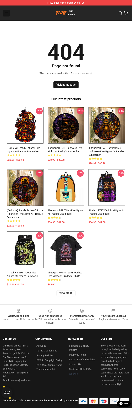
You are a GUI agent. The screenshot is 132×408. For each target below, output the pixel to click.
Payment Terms (77, 354)
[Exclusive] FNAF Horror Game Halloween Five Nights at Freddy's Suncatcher (106, 151)
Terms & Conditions (46, 350)
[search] (120, 13)
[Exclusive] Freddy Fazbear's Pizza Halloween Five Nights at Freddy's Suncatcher (25, 214)
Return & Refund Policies (82, 359)
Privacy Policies (44, 355)
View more (66, 293)
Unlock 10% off (7, 393)
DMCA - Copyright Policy (49, 360)
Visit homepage (66, 84)
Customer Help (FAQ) (80, 369)
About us (41, 345)
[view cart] (126, 13)
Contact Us (75, 364)
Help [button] (126, 404)
